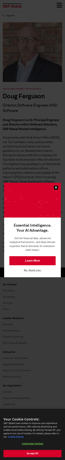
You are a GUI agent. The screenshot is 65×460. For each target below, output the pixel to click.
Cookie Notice (16, 436)
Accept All (32, 453)
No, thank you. (32, 270)
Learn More (32, 260)
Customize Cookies (32, 443)
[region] (32, 434)
